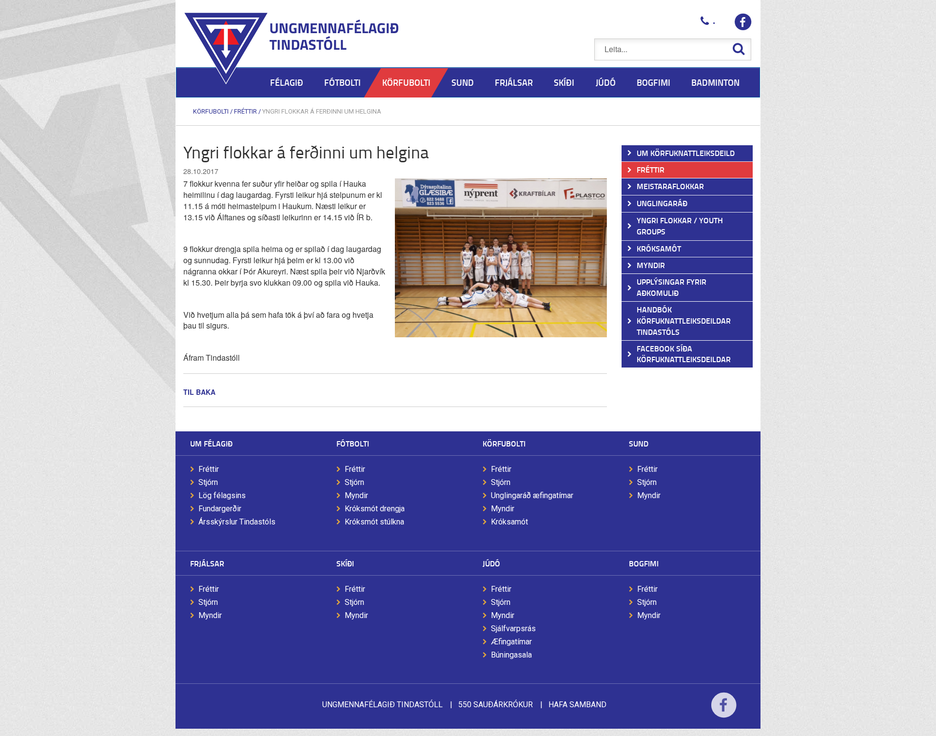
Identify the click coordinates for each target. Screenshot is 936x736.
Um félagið (211, 443)
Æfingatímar (511, 641)
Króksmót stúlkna (374, 521)
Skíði (345, 563)
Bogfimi (644, 563)
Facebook (723, 711)
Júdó (491, 563)
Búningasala (511, 654)
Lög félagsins (222, 495)
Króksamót (509, 521)
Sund (638, 443)
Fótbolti (352, 443)
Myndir (356, 495)
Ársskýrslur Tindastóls (236, 521)
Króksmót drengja (375, 508)
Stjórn (208, 482)
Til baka (199, 392)
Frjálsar (207, 563)
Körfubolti (211, 111)
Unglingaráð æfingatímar (532, 495)
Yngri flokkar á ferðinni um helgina (321, 111)
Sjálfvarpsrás (513, 628)
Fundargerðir (219, 508)
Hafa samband (577, 704)
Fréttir (245, 111)
